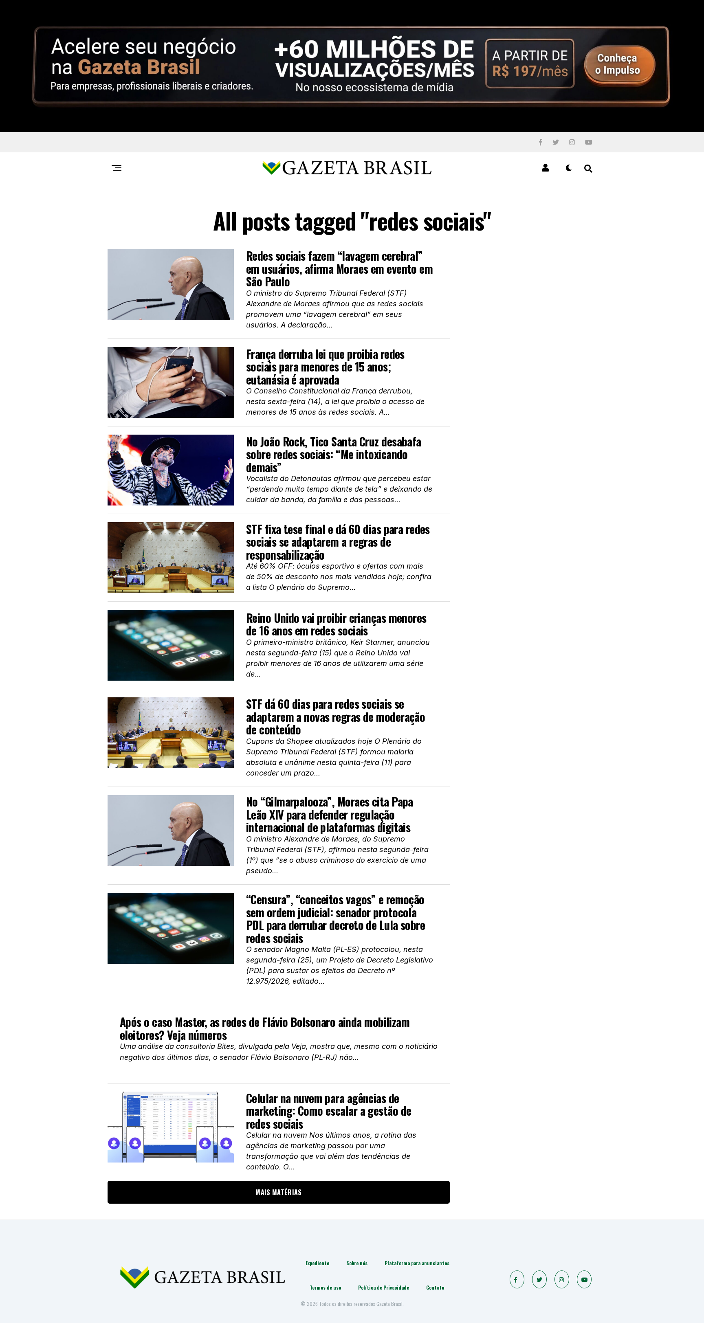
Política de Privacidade (383, 1287)
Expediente (317, 1262)
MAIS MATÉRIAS (278, 1192)
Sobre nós (356, 1262)
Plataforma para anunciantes (417, 1262)
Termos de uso (325, 1287)
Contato (435, 1287)
